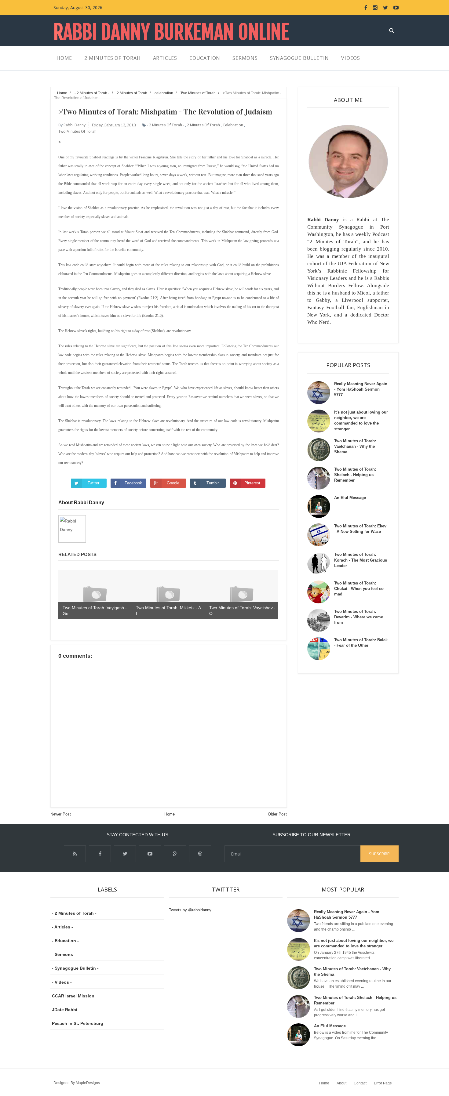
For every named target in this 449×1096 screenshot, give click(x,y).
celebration (233, 125)
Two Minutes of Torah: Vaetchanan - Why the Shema (355, 446)
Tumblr (212, 483)
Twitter (93, 483)
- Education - (65, 940)
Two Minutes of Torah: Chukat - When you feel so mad (359, 588)
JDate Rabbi (64, 1009)
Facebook (133, 483)
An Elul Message (350, 497)
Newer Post (60, 814)
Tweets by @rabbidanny (190, 910)
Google (173, 483)
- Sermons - (64, 954)
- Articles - (62, 926)
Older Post (277, 814)
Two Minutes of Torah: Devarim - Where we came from (358, 617)
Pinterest (252, 483)
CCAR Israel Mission (73, 995)
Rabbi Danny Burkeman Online (171, 32)
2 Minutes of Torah (203, 125)
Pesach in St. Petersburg (77, 1023)
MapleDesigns (88, 1083)
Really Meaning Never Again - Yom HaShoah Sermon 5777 (360, 389)
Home (169, 814)
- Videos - (62, 982)
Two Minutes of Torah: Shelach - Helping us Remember (355, 475)
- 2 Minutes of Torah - (165, 125)
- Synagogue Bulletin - (75, 968)
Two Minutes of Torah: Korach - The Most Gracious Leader (360, 560)
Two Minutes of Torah (77, 131)
